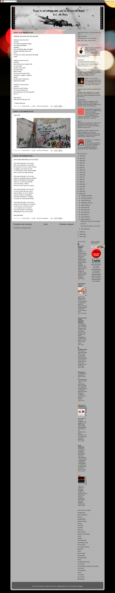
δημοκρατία (81, 60)
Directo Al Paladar (81, 246)
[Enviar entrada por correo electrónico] (51, 106)
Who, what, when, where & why (86, 40)
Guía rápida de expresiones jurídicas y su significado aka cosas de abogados (93, 110)
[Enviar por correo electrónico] (55, 106)
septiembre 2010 (86, 202)
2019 (81, 172)
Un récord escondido (86, 480)
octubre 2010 (85, 200)
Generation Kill (82, 540)
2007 (81, 236)
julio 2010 (84, 207)
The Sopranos (82, 570)
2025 (81, 158)
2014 (81, 184)
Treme (79, 572)
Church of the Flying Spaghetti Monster (82, 320)
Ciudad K (80, 527)
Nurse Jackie (81, 553)
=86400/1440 (81, 100)
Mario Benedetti (18, 215)
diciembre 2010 (85, 195)
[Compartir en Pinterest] (61, 106)
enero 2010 (84, 229)
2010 (81, 193)
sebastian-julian (61, 586)
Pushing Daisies (82, 557)
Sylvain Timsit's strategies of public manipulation (93, 48)
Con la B (17, 115)
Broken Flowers (82, 521)
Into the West (81, 544)
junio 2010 (84, 209)
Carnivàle (80, 525)
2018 (81, 174)
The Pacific (81, 568)
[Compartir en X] (58, 106)
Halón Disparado (81, 446)
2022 (81, 165)
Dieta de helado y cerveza (85, 69)
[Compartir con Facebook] (60, 106)
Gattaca (80, 538)
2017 (81, 177)
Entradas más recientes (23, 224)
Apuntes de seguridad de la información (82, 407)
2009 (81, 232)
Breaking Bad (81, 519)
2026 (81, 156)
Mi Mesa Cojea (82, 349)
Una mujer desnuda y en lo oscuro (26, 159)
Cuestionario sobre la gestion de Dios (88, 130)
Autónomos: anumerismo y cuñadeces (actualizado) (81, 451)
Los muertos (81, 351)
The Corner (81, 564)
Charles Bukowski (19, 103)
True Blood (81, 574)
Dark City (80, 529)
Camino (80, 523)
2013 (81, 186)
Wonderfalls (81, 579)
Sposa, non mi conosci (91, 78)
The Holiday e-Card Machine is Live (82, 325)
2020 (81, 170)
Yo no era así (86, 290)
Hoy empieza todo (83, 542)
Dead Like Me (82, 532)
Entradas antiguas (66, 224)
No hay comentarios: (43, 106)
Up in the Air (81, 577)
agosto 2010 (84, 205)
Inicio (46, 224)
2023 (81, 163)
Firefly (79, 536)
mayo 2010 (84, 212)
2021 (81, 167)
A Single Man (81, 512)
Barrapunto (81, 372)
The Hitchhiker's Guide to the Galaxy (88, 566)
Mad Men (80, 549)
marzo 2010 (84, 217)
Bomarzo (80, 517)
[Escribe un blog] (56, 106)
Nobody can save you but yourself (26, 36)
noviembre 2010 (86, 198)
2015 (81, 182)
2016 (81, 179)
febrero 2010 (85, 219)
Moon (79, 551)
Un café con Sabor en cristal (81, 285)
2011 (81, 191)
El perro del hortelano (84, 534)
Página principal (82, 36)
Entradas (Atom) (26, 228)
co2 (79, 475)
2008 (81, 234)
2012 (81, 189)
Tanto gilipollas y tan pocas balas (87, 38)
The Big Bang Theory (84, 562)
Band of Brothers (82, 514)
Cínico (79, 121)
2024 (81, 160)
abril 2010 (84, 214)
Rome (79, 559)
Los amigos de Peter (83, 547)
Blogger (80, 586)
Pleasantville (81, 555)
